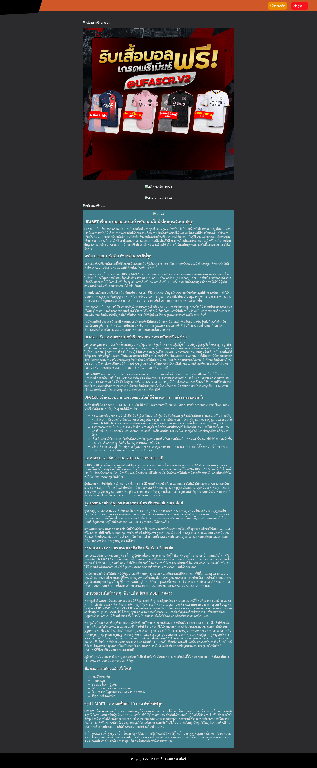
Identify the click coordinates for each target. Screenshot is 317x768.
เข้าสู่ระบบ (300, 6)
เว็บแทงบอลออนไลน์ (108, 711)
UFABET (89, 229)
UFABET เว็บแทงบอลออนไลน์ (167, 759)
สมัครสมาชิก (277, 6)
